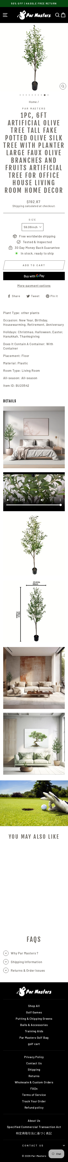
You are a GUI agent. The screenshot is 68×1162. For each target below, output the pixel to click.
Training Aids (34, 1031)
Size (33, 219)
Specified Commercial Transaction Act (34, 1127)
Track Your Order (34, 1101)
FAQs (33, 1088)
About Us (34, 1120)
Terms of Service (34, 1094)
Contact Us (34, 1063)
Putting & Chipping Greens (34, 1018)
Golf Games (34, 1012)
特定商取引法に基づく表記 (34, 1133)
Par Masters (34, 108)
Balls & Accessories (34, 1025)
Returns (34, 1076)
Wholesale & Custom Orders (34, 1082)
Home (33, 102)
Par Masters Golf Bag (34, 1037)
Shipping (18, 206)
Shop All (34, 1006)
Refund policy (34, 1107)
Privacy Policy (34, 1057)
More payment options (34, 285)
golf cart (34, 1044)
